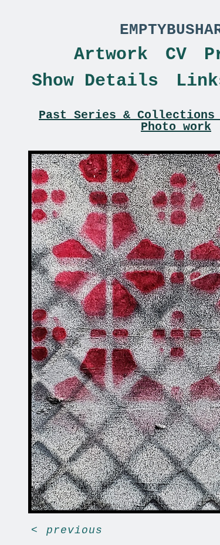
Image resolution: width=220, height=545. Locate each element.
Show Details (95, 81)
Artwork (111, 54)
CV (176, 54)
